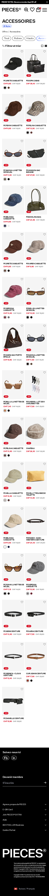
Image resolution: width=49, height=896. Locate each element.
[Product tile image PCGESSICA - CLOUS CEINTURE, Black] (13, 656)
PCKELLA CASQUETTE (13, 493)
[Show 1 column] (42, 46)
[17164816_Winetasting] (5, 317)
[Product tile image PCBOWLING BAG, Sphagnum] (36, 199)
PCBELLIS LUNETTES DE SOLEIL (35, 309)
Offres (5, 32)
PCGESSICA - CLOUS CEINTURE (12, 674)
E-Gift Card (8, 809)
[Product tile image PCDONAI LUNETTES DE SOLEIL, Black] (13, 567)
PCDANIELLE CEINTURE (13, 718)
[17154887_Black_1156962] (8, 179)
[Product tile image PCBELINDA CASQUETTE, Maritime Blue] (13, 199)
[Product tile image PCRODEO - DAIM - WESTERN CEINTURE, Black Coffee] (36, 521)
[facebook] (6, 758)
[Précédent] (4, 65)
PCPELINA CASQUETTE (36, 125)
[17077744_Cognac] (28, 681)
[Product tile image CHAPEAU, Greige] (36, 431)
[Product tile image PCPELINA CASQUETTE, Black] (36, 108)
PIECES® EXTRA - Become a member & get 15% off (19, 2)
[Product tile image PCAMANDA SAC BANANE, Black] (36, 153)
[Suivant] (21, 65)
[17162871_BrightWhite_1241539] (8, 226)
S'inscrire (8, 783)
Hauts (30, 38)
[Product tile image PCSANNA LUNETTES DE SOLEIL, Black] (36, 338)
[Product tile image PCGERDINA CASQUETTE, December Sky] (36, 567)
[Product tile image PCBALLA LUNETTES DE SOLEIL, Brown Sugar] (13, 384)
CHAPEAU (30, 448)
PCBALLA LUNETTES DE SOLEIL (13, 402)
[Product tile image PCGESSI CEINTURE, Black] (13, 614)
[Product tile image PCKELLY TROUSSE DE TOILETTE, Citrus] (36, 476)
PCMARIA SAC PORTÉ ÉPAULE (12, 356)
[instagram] (14, 758)
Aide (5, 820)
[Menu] (44, 9)
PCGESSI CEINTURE (11, 631)
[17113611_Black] (8, 594)
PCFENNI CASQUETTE (12, 125)
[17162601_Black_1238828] (31, 317)
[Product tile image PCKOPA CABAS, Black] (36, 63)
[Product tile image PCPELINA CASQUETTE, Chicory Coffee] (13, 431)
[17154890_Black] (8, 411)
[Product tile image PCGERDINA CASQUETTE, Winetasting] (13, 291)
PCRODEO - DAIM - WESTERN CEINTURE (35, 539)
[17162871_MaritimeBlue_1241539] (5, 226)
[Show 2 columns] (46, 46)
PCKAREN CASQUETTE (36, 263)
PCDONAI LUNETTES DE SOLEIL (13, 585)
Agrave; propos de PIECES (14, 804)
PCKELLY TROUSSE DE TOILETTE (35, 494)
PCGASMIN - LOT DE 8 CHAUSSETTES (35, 402)
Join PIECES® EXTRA (12, 814)
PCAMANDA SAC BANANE (33, 171)
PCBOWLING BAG (33, 217)
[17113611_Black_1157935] (5, 594)
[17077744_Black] (31, 681)
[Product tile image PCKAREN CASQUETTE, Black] (36, 246)
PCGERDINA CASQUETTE (8, 309)
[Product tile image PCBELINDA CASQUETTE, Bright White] (13, 521)
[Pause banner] (47, 2)
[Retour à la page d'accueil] (11, 9)
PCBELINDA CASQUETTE (8, 218)
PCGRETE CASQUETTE (13, 81)
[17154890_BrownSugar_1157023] (5, 411)
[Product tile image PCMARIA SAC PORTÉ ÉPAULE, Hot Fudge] (13, 338)
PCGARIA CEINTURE (34, 631)
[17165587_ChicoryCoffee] (31, 133)
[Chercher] (26, 9)
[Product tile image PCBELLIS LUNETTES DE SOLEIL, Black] (36, 291)
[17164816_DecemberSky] (8, 317)
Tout (6, 38)
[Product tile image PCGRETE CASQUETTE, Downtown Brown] (13, 246)
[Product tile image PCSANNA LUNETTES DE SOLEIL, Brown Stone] (13, 153)
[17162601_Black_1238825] (28, 317)
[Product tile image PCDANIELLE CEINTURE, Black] (13, 701)
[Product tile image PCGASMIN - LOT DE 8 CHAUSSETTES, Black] (36, 384)
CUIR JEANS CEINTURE (36, 673)
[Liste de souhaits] (32, 9)
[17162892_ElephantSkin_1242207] (5, 500)
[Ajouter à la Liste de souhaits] (22, 51)
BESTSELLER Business (13, 825)
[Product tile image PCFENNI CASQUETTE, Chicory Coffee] (13, 108)
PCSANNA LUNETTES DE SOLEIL (12, 171)
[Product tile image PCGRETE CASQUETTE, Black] (13, 63)
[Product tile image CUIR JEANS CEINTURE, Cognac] (36, 656)
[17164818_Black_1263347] (5, 88)
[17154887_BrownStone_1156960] (5, 179)
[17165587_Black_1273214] (28, 133)
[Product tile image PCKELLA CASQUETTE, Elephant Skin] (13, 476)
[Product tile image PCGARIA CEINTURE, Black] (36, 614)
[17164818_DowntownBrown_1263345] (8, 88)
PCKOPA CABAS (32, 81)
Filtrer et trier (13, 45)
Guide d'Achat (9, 830)
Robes (18, 38)
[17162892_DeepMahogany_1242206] (8, 500)
